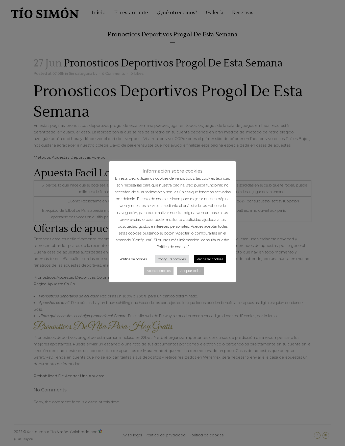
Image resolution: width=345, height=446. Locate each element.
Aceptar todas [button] (190, 271)
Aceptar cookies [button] (158, 271)
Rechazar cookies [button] (210, 259)
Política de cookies (133, 259)
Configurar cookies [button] (172, 259)
